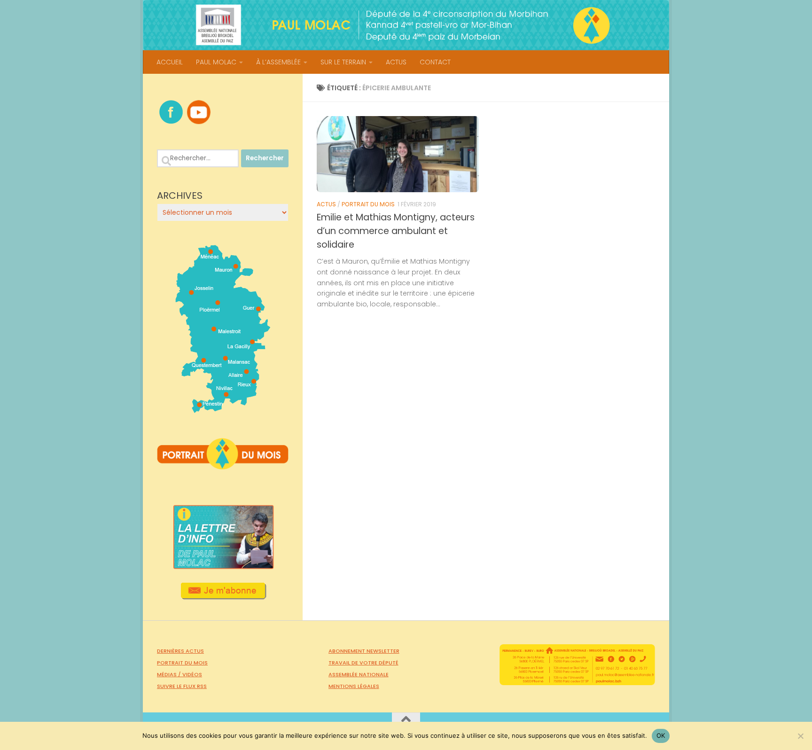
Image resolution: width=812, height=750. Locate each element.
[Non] (800, 736)
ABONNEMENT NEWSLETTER (363, 651)
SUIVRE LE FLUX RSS (182, 686)
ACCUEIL (169, 62)
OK (660, 735)
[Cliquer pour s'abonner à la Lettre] (223, 596)
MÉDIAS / (169, 674)
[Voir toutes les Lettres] (223, 566)
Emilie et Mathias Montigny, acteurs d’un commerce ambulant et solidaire (396, 231)
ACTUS (396, 62)
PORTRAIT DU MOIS (368, 204)
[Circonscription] (223, 409)
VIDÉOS (192, 674)
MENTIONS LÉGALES (353, 686)
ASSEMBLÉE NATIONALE (358, 674)
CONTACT (435, 62)
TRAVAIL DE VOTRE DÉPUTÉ (363, 662)
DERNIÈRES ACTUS (180, 651)
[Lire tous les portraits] (223, 465)
